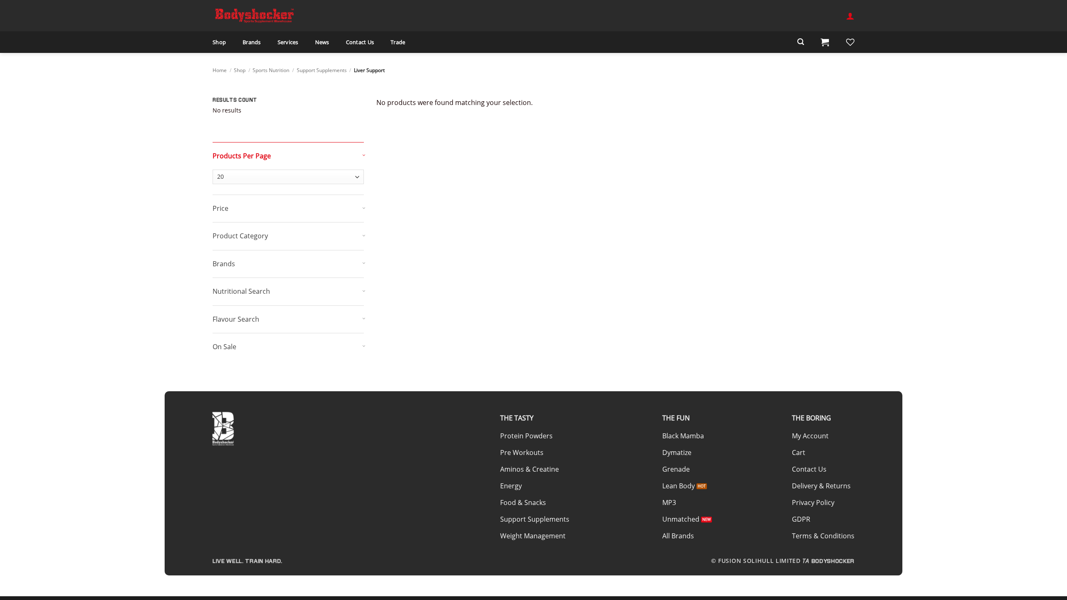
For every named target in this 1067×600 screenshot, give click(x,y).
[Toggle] (290, 153)
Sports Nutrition (271, 70)
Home (220, 70)
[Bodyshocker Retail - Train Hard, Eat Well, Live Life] (254, 15)
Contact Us (360, 42)
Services (288, 42)
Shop (219, 42)
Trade (398, 42)
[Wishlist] (850, 42)
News (322, 42)
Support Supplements (322, 70)
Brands (252, 42)
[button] (850, 16)
